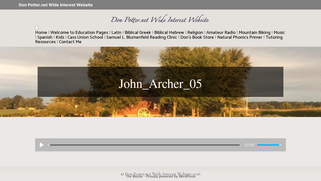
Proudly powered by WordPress (171, 176)
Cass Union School (85, 37)
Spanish (44, 37)
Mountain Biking (254, 32)
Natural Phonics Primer (239, 37)
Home (41, 32)
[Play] (42, 145)
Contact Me (70, 42)
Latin (116, 32)
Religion (195, 32)
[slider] (143, 145)
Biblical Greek (138, 32)
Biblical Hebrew (169, 32)
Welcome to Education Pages (79, 32)
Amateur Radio (220, 32)
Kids (60, 37)
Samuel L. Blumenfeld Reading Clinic (141, 37)
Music (279, 32)
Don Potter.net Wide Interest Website (56, 4)
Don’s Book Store (197, 37)
